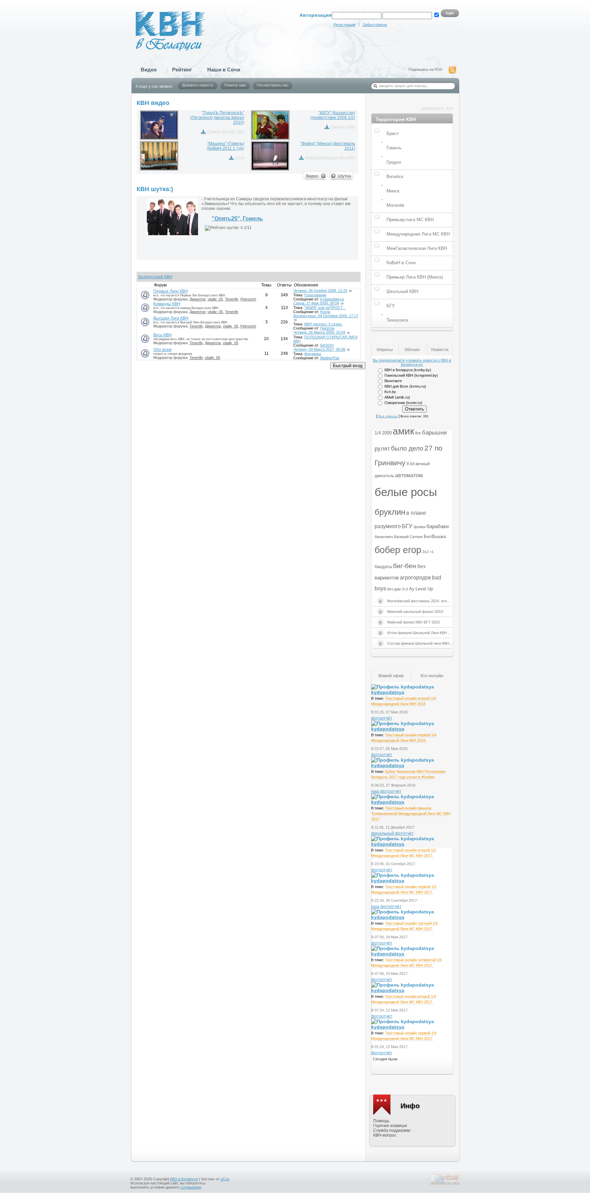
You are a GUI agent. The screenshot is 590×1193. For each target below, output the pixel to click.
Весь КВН (162, 335)
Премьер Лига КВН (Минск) (415, 277)
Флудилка (312, 354)
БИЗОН (327, 345)
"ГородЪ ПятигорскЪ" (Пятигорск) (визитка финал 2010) (217, 117)
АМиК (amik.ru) (397, 397)
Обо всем (162, 349)
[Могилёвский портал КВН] (445, 1183)
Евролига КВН (343, 127)
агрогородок (415, 577)
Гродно (394, 162)
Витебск (395, 176)
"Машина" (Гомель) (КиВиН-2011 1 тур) (225, 146)
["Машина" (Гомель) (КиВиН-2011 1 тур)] (159, 156)
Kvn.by (390, 392)
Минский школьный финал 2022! (415, 611)
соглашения (190, 1187)
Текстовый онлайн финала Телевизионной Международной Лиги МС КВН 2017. (410, 813)
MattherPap (329, 358)
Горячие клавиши (390, 1125)
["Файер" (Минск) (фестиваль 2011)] (270, 156)
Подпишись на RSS (425, 69)
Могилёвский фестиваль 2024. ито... (418, 601)
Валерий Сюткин (408, 537)
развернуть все (437, 108)
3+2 (405, 589)
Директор (197, 299)
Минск (393, 190)
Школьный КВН (402, 291)
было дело (407, 448)
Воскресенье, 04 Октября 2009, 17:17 (325, 316)
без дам (394, 589)
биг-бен (404, 565)
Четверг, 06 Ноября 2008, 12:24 (320, 291)
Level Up (424, 588)
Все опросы (387, 416)
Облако (412, 349)
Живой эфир (391, 675)
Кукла (325, 312)
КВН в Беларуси (184, 1179)
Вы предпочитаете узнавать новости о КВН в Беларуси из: (412, 362)
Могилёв (395, 205)
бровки (419, 527)
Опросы (385, 349)
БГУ (391, 305)
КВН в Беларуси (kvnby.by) (407, 370)
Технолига (397, 320)
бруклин (390, 512)
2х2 (425, 552)
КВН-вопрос (384, 1135)
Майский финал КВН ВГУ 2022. (414, 622)
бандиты (383, 566)
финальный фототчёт (392, 833)
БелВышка (435, 536)
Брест (393, 133)
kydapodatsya (332, 299)
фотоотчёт (381, 718)
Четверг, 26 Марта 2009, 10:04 (319, 332)
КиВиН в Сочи (401, 262)
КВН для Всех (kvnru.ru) (405, 386)
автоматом (409, 475)
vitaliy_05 (215, 299)
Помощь (381, 1120)
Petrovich (248, 299)
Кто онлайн (432, 675)
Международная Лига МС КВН (418, 234)
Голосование (315, 295)
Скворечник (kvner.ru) (403, 403)
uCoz (225, 1179)
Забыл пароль (375, 25)
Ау (412, 588)
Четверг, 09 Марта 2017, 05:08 (319, 349)
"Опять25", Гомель (237, 219)
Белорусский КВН (155, 276)
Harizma (327, 328)
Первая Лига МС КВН (225, 132)
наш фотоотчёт (386, 791)
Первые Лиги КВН (170, 291)
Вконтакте (393, 381)
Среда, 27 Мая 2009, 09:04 (316, 303)
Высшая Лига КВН (170, 318)
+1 (432, 552)
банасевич (384, 537)
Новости (439, 349)
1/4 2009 (383, 432)
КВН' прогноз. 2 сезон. (323, 324)
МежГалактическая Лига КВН (330, 158)
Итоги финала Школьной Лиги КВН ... (419, 633)
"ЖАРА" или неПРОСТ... (325, 308)
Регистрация (344, 25)
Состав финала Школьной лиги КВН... (419, 643)
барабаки (437, 526)
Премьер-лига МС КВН (410, 219)
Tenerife (231, 299)
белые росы (406, 492)
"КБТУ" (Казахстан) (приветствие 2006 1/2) (332, 115)
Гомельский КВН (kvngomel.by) (411, 375)
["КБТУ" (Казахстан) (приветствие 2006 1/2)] (270, 125)
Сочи (239, 158)
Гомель (394, 147)
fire (418, 433)
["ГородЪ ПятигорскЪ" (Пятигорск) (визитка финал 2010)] (159, 125)
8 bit (411, 463)
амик (403, 431)
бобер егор (398, 550)
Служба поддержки (391, 1130)
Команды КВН (166, 303)
